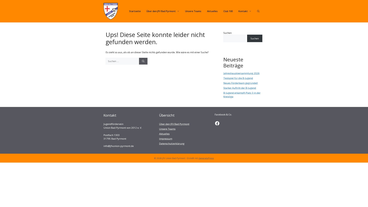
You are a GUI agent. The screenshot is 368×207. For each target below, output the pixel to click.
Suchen (227, 32)
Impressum (165, 138)
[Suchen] (143, 61)
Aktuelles (212, 11)
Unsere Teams (193, 11)
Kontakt (243, 11)
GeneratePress (206, 158)
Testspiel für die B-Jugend (238, 78)
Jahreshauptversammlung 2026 (241, 73)
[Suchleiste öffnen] (258, 11)
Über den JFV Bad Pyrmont (161, 11)
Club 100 (228, 11)
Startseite (135, 11)
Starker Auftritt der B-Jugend (239, 88)
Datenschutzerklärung (171, 143)
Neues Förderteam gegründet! (240, 83)
